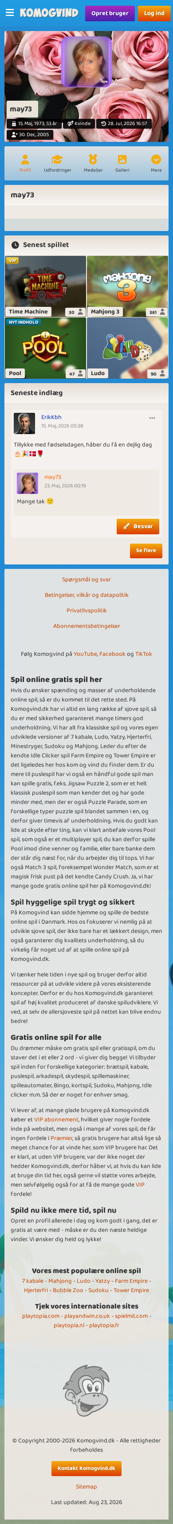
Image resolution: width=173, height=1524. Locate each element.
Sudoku (98, 1290)
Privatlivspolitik (87, 610)
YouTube (85, 654)
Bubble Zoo (68, 1290)
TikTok (143, 654)
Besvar (143, 526)
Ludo (83, 1281)
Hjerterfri (36, 1290)
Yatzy (102, 1281)
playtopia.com (40, 1316)
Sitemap (86, 1487)
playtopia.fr (104, 1325)
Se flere (146, 550)
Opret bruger (110, 13)
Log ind (154, 13)
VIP (140, 1185)
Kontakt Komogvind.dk (86, 1468)
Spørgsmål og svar (86, 579)
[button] (156, 164)
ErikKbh (51, 417)
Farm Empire (131, 1281)
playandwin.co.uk (87, 1316)
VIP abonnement (56, 1119)
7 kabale (32, 1281)
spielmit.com (131, 1316)
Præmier (61, 1138)
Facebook (112, 654)
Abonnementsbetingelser (86, 626)
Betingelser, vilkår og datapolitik (87, 595)
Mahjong (60, 1281)
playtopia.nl (69, 1325)
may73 (52, 477)
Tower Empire (131, 1290)
